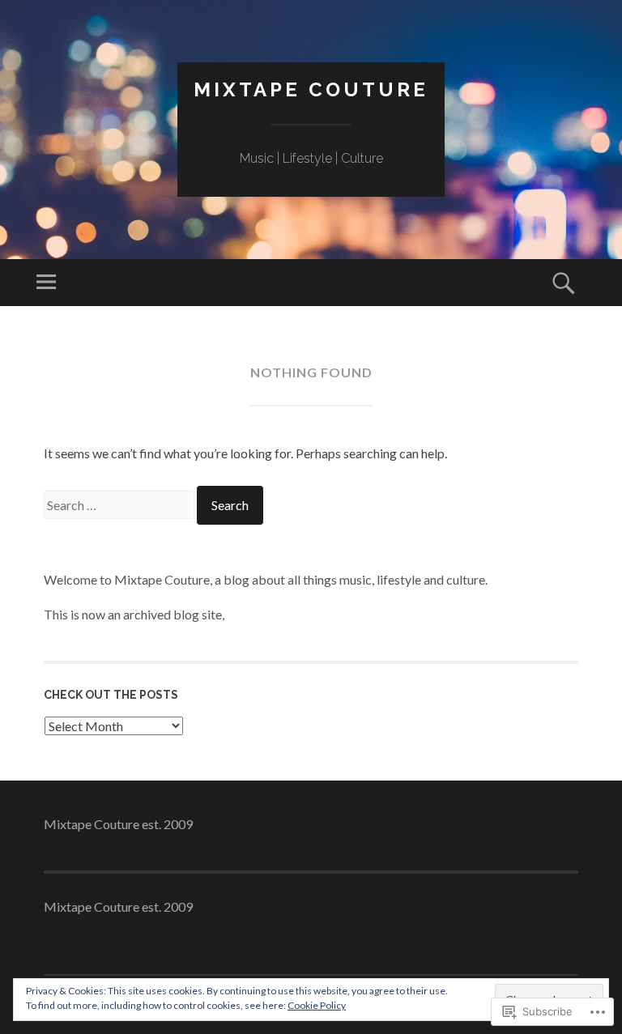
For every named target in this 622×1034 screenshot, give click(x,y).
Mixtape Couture (311, 89)
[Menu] (46, 282)
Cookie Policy (317, 1005)
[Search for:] (120, 505)
